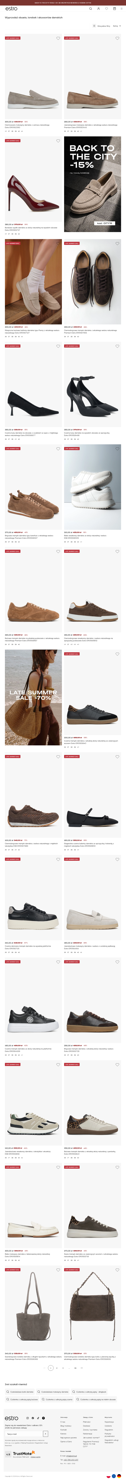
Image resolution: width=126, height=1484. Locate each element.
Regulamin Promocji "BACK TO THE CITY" (91, 1444)
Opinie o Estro (66, 1441)
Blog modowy (65, 1425)
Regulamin (109, 1429)
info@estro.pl (71, 1455)
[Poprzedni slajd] (8, 76)
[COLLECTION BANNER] (33, 697)
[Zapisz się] (45, 1434)
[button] (117, 26)
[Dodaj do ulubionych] (59, 38)
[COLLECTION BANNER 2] (92, 184)
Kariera (63, 1433)
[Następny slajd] (58, 76)
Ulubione (108, 1425)
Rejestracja (109, 1421)
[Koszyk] (114, 9)
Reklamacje (87, 1433)
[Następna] (81, 1368)
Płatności (87, 1421)
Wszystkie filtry (103, 25)
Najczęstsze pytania (68, 1437)
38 (75, 1368)
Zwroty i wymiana (90, 1429)
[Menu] (121, 9)
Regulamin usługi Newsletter (111, 1441)
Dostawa (86, 1425)
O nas (62, 1421)
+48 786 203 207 (71, 1459)
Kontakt (63, 1429)
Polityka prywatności (110, 1434)
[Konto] (98, 9)
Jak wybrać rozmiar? (91, 1437)
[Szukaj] (90, 9)
